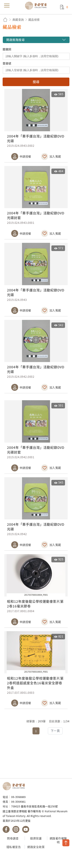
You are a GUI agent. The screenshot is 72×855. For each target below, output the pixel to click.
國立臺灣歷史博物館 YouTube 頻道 (25, 829)
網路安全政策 (36, 847)
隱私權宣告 (13, 847)
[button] (36, 39)
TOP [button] (65, 842)
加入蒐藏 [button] (55, 156)
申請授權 (25, 156)
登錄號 (7, 63)
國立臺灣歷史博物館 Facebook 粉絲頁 (6, 829)
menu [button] (7, 5)
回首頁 (5, 20)
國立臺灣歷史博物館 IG (15, 829)
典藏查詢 (18, 19)
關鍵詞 (7, 49)
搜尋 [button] (36, 81)
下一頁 (55, 731)
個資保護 (36, 838)
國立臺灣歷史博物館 (15, 786)
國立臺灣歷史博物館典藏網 (37, 5)
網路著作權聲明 (58, 840)
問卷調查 (13, 838)
